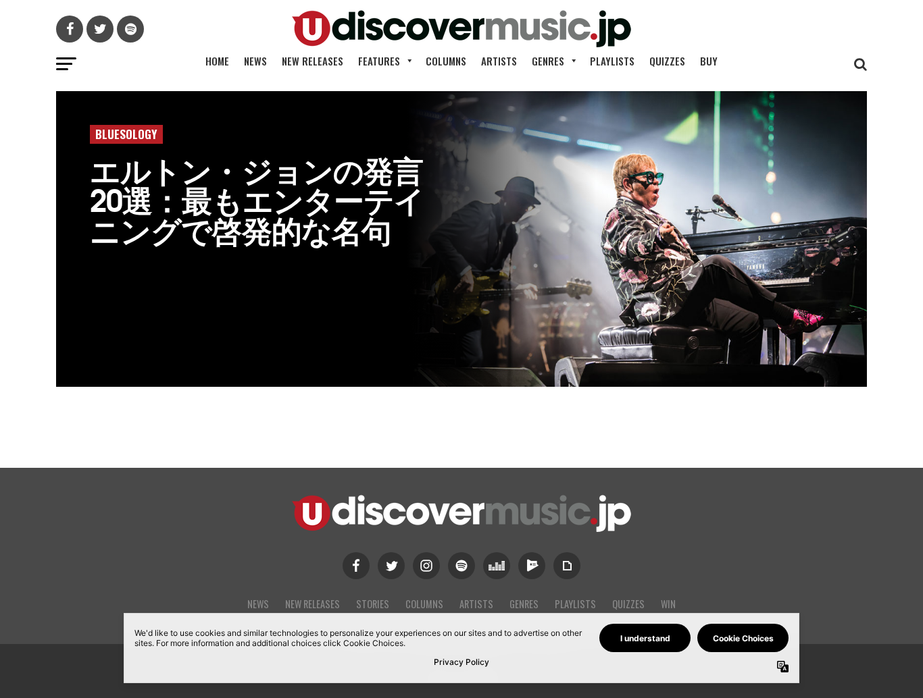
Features (379, 60)
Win (668, 604)
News (255, 60)
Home (217, 60)
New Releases (312, 60)
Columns (446, 60)
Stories (372, 604)
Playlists (612, 60)
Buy (709, 60)
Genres (548, 60)
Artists (499, 60)
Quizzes (667, 60)
